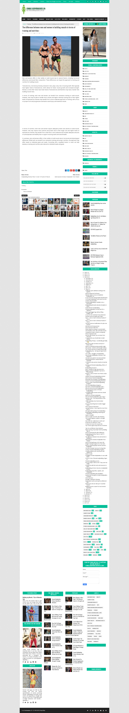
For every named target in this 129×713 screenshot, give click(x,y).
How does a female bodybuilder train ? (94, 386)
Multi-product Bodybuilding (91, 126)
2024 (85, 275)
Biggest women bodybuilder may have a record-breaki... (95, 371)
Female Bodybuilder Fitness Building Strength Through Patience (52, 660)
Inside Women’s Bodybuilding (92, 307)
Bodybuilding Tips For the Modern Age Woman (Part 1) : (98, 217)
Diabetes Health (99, 19)
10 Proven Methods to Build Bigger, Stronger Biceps (78, 647)
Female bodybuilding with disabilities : (94, 473)
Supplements (87, 86)
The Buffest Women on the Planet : (99, 236)
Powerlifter (87, 101)
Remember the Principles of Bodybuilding (95, 379)
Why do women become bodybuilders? (94, 388)
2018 (85, 501)
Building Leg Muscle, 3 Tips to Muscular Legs (32, 598)
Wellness (64, 19)
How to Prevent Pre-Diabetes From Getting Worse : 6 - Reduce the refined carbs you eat (99, 224)
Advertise (35, 1)
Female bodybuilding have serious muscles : (98, 204)
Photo (64, 1)
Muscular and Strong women (92, 326)
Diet (84, 19)
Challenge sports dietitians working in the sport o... (95, 291)
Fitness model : (89, 454)
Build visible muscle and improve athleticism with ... (96, 481)
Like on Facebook (88, 181)
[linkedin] (31, 662)
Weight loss (49, 19)
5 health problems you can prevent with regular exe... (95, 451)
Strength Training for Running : (92, 479)
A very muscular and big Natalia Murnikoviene (96, 297)
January (88, 493)
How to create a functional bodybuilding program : (95, 383)
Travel (85, 170)
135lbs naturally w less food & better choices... (94, 401)
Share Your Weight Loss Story (54, 1)
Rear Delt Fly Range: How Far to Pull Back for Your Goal (57, 625)
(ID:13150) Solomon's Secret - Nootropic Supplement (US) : (97, 256)
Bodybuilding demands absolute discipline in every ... (96, 305)
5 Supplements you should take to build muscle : (94, 338)
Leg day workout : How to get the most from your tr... (96, 408)
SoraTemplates (27, 710)
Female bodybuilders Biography (91, 81)
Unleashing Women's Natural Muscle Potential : (94, 360)
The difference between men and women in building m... (95, 437)
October (88, 281)
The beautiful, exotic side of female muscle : (96, 330)
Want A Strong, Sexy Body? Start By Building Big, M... (96, 430)
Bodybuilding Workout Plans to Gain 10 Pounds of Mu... (94, 434)
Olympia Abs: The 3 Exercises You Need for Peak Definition (57, 668)
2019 (85, 500)
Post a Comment (27, 191)
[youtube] (103, 1)
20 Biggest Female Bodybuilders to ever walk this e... (96, 456)
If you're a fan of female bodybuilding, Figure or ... (96, 459)
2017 (85, 503)
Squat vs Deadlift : (89, 415)
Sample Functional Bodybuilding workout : (95, 376)
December (88, 278)
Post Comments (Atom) (34, 197)
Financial (86, 163)
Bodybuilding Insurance (91, 367)
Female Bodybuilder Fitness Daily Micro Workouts (56, 600)
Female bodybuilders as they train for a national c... (94, 310)
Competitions (87, 91)
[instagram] (95, 1)
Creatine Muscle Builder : (91, 300)
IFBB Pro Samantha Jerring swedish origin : (95, 346)
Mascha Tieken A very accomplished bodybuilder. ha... (94, 295)
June (87, 287)
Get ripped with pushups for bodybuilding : (95, 411)
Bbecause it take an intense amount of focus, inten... (94, 344)
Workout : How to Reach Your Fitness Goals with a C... (96, 374)
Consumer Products (89, 113)
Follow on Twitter (89, 177)
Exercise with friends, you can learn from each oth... (95, 336)
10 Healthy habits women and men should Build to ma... (95, 393)
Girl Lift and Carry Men (90, 88)
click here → (26, 659)
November (88, 280)
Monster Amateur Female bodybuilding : (96, 243)
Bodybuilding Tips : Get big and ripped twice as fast (95, 351)
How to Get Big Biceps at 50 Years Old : (95, 442)
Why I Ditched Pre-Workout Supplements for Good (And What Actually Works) (74, 661)
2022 (85, 495)
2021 (85, 496)
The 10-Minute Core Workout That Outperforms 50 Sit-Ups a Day (74, 624)
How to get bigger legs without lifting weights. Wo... (94, 312)
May (87, 289)
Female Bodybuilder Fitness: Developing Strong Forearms (56, 638)
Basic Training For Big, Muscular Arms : (94, 369)
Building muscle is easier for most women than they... (95, 487)
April (87, 489)
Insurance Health (88, 123)
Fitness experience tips (90, 333)
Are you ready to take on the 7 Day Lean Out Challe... (96, 463)
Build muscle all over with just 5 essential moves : (95, 484)
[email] (101, 1)
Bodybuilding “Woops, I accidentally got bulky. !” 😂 (96, 341)
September (88, 283)
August (87, 284)
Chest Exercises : (89, 478)
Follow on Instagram (90, 187)
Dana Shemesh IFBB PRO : (91, 327)
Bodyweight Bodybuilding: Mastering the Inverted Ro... (95, 413)
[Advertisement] (50, 114)
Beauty (86, 111)
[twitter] (88, 1)
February (88, 492)
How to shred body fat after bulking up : (95, 432)
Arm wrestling (88, 96)
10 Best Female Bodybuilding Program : (95, 449)
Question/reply (88, 83)
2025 (85, 274)
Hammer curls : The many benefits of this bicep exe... (95, 399)
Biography (72, 19)
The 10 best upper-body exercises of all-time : (96, 426)
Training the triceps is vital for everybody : (95, 332)
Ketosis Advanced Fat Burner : (92, 293)
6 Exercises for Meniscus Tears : (93, 422)
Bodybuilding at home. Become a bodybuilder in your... (96, 468)
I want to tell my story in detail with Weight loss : (99, 249)
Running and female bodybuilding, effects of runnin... (96, 365)
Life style (71, 1)
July (87, 286)
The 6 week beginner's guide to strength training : (95, 418)
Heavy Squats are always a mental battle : (95, 329)
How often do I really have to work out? (95, 421)
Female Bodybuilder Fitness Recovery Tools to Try (57, 645)
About (29, 1)
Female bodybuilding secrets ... (92, 461)
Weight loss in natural (90, 73)
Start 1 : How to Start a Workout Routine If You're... (95, 318)
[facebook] (90, 1)
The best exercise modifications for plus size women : (96, 324)
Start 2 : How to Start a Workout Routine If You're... (95, 321)
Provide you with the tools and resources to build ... (96, 466)
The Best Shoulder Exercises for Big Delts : (95, 448)
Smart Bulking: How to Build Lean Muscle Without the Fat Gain (57, 652)
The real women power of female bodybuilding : (93, 390)
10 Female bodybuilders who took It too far (95, 299)
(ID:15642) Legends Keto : (96, 229)
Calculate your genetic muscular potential (95, 358)
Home (24, 1)
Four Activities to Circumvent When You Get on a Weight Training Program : (99, 263)
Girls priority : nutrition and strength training (95, 348)
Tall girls (90, 19)
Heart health (87, 148)
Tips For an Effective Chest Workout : (94, 428)
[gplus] (93, 1)
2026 (85, 272)
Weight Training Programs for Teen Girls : (95, 444)
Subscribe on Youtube (90, 184)
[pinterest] (106, 1)
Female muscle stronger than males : (94, 316)
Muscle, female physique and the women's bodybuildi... (95, 446)
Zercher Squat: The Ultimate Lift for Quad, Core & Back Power (78, 640)
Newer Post (24, 195)
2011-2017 (37, 710)
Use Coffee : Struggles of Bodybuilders (94, 353)
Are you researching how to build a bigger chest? (95, 404)
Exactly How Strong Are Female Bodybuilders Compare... (96, 475)
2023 (85, 277)
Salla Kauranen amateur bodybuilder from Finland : (95, 440)
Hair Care (86, 121)
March (87, 490)
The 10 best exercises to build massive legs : (96, 349)
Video (85, 104)
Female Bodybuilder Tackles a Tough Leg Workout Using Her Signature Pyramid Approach (73, 632)
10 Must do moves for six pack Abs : (94, 424)
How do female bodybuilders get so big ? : (95, 396)
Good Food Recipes (88, 143)
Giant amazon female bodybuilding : (94, 378)
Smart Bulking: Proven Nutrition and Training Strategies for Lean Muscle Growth (53, 617)
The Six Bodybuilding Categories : (93, 385)
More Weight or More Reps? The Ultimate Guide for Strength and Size (53, 608)
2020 (85, 498)
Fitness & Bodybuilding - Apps (91, 99)
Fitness (79, 19)
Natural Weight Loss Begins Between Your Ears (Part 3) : (97, 210)
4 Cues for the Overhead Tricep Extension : (95, 315)
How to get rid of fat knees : (92, 406)
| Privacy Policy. (42, 710)
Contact (42, 1)
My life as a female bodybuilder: (93, 395)
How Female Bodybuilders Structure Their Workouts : (95, 355)
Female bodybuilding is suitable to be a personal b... (94, 303)
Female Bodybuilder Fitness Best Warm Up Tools (57, 631)
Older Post (77, 195)
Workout (77, 1)
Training (35, 19)
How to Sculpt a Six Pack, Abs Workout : (95, 416)
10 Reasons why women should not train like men (96, 362)
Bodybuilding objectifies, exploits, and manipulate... (94, 471)
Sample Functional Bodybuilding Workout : (95, 381)
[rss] (98, 1)
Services (98, 544)
